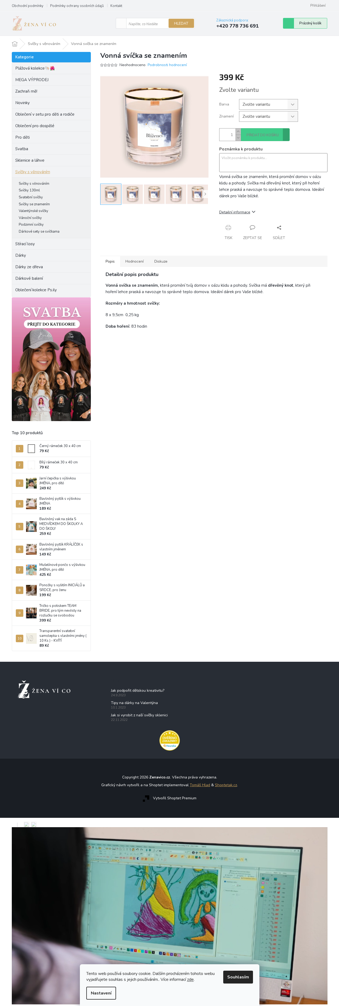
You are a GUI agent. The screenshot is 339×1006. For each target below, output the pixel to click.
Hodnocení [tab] (134, 261)
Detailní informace (234, 212)
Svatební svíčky (31, 197)
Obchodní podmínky (27, 5)
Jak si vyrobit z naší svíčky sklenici (139, 715)
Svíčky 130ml (29, 190)
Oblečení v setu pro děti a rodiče (44, 114)
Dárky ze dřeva (29, 267)
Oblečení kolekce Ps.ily (36, 290)
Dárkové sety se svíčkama (39, 231)
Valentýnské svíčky (33, 211)
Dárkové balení (29, 278)
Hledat (181, 23)
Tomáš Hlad (200, 785)
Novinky (22, 102)
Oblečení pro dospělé (34, 125)
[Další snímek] (205, 194)
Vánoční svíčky (30, 217)
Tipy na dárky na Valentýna (134, 702)
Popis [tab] (110, 261)
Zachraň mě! (26, 91)
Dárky (20, 255)
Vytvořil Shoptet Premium (174, 798)
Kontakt (116, 5)
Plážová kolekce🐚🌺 (35, 68)
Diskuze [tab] (160, 261)
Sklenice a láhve (29, 160)
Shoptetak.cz (226, 785)
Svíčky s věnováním (32, 172)
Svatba (21, 149)
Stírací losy (25, 244)
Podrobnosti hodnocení (167, 64)
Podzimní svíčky (31, 224)
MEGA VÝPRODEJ (32, 79)
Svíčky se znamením (34, 204)
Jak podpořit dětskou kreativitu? (137, 690)
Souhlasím (238, 977)
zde (190, 979)
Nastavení (101, 993)
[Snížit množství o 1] (238, 138)
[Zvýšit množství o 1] (238, 131)
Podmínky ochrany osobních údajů (77, 5)
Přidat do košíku (263, 135)
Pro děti (22, 137)
